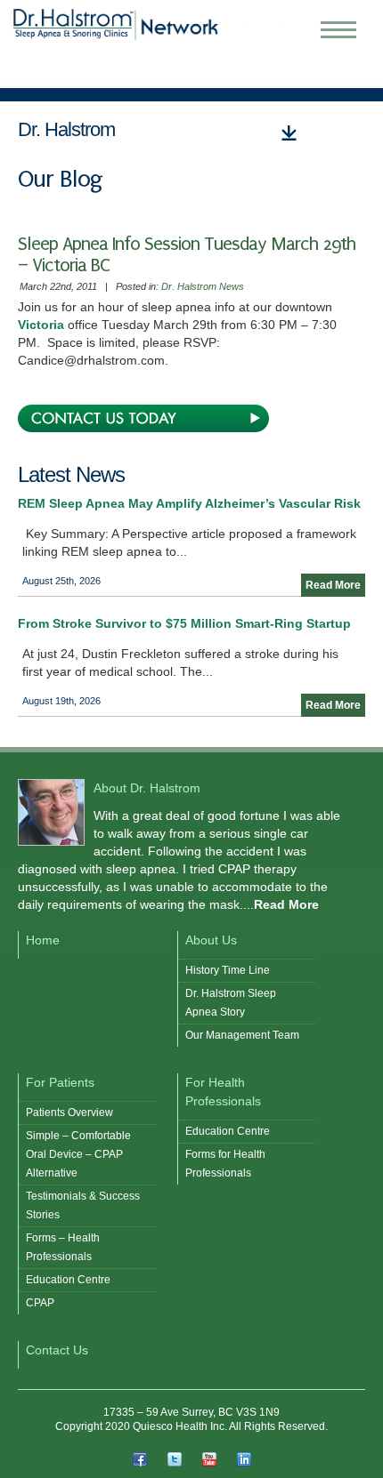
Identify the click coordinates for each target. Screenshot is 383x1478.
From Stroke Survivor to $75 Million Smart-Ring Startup (184, 623)
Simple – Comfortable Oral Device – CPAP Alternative (78, 1154)
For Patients (60, 1082)
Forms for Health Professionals (225, 1163)
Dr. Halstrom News (202, 286)
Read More (333, 585)
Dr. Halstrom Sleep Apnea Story (230, 1002)
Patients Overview (69, 1112)
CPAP (40, 1303)
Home (43, 940)
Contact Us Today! (143, 418)
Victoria (43, 324)
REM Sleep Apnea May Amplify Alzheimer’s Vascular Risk (189, 503)
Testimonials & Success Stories (83, 1205)
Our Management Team (242, 1035)
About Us (211, 940)
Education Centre (68, 1279)
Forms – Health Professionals (63, 1247)
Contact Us (57, 1350)
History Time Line (227, 970)
